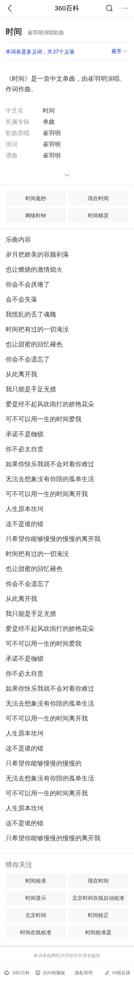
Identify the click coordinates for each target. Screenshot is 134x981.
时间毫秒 (35, 198)
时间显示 (35, 898)
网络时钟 (35, 215)
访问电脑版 (54, 972)
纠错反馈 (121, 972)
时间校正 (98, 915)
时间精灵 (98, 215)
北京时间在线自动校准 (98, 898)
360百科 (67, 8)
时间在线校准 (35, 932)
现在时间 (98, 198)
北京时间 (35, 915)
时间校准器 (98, 932)
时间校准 (35, 880)
